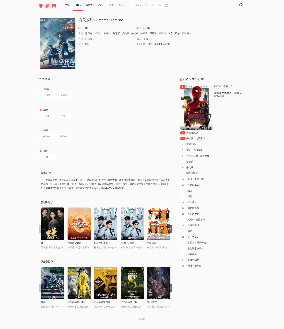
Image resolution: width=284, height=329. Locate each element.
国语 (47, 116)
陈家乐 (144, 33)
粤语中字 (47, 136)
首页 (68, 5)
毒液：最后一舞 (193, 179)
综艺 (101, 5)
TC (47, 157)
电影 (78, 5)
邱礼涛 (88, 38)
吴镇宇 (125, 33)
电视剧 (90, 5)
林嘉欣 (107, 33)
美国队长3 (190, 236)
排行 (121, 5)
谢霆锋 (88, 33)
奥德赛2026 (190, 132)
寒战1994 (189, 144)
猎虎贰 (187, 161)
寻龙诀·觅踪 (191, 213)
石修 (177, 33)
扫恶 (187, 196)
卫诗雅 (153, 33)
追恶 (187, 231)
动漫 (111, 5)
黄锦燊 (185, 33)
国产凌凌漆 (190, 173)
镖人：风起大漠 (192, 150)
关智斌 (134, 33)
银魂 (187, 190)
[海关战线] (57, 43)
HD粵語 (47, 95)
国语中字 (64, 136)
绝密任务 (189, 202)
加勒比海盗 (190, 208)
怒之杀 (187, 167)
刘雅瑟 (116, 33)
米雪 (170, 33)
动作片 (146, 28)
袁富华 (162, 33)
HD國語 (63, 95)
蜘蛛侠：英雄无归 (193, 138)
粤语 (64, 116)
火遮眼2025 (191, 184)
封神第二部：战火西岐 (195, 156)
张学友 (98, 33)
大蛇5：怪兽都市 (193, 219)
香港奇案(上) (191, 225)
